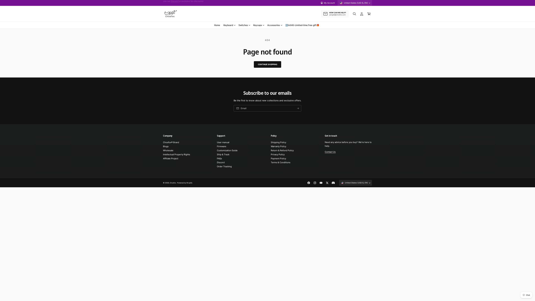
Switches (243, 25)
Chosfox (173, 183)
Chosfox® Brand (171, 142)
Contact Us (330, 152)
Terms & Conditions (280, 162)
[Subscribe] (298, 108)
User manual (223, 142)
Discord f (175, 3)
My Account (329, 3)
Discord (221, 162)
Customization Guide (227, 150)
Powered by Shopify (184, 183)
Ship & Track (223, 154)
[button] (354, 13)
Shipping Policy (278, 142)
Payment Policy (278, 158)
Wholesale (168, 150)
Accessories (273, 25)
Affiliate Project (170, 158)
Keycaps (257, 25)
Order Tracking (224, 166)
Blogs (166, 146)
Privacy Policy (278, 154)
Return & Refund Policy (282, 150)
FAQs (219, 158)
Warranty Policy (278, 146)
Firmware (221, 146)
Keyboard (228, 25)
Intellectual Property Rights (176, 154)
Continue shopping (267, 64)
